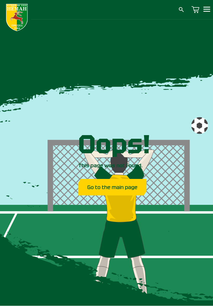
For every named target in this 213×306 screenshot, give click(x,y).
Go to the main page (112, 187)
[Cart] (195, 9)
